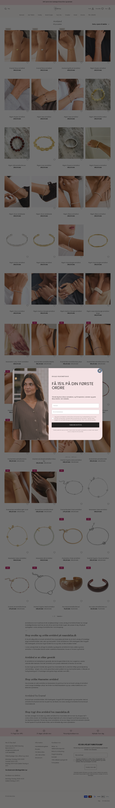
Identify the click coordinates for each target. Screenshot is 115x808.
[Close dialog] (100, 371)
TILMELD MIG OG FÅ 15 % (75, 425)
